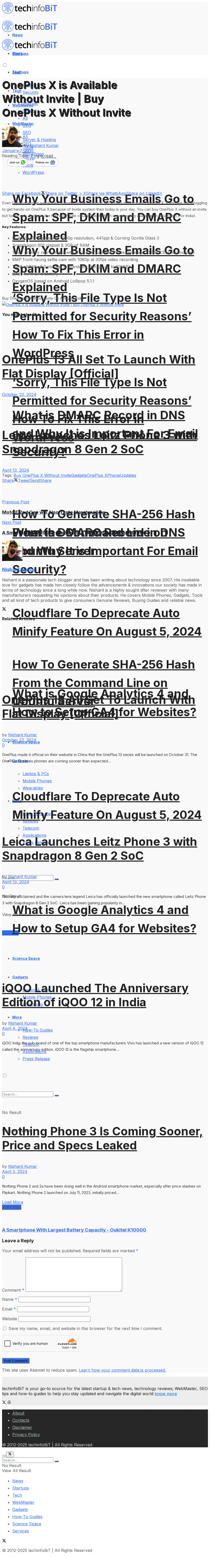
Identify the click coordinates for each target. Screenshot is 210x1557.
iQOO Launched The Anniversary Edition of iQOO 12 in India (95, 995)
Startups (20, 72)
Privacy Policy (26, 1434)
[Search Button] (57, 1461)
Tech (17, 1495)
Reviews (30, 1037)
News (17, 1480)
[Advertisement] (62, 490)
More (17, 1017)
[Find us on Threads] (9, 1402)
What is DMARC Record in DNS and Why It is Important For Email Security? (105, 550)
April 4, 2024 (15, 1028)
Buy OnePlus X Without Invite (42, 475)
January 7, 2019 (18, 150)
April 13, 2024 (15, 470)
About (18, 1413)
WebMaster (23, 1502)
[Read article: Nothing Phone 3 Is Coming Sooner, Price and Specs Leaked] (105, 1084)
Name (9, 1299)
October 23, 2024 (19, 394)
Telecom (31, 828)
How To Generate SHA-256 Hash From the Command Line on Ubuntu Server (103, 682)
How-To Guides (38, 1030)
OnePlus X (97, 475)
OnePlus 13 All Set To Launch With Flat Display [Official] (98, 366)
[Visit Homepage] (32, 12)
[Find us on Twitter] (4, 1402)
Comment (13, 1290)
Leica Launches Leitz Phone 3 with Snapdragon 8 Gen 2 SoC (99, 442)
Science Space (26, 1523)
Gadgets (20, 977)
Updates (128, 475)
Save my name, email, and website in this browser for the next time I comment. (85, 1328)
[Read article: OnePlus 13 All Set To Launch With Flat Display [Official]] (105, 653)
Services (20, 1530)
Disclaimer (22, 1427)
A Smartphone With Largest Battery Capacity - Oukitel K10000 (74, 1230)
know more (166, 1393)
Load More (12, 1202)
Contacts (20, 1420)
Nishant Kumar (44, 145)
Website (9, 1318)
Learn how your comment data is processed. (122, 1370)
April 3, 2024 (14, 1171)
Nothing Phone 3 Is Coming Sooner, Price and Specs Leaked (102, 1138)
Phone (113, 475)
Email (9, 1309)
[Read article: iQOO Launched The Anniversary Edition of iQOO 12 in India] (105, 939)
